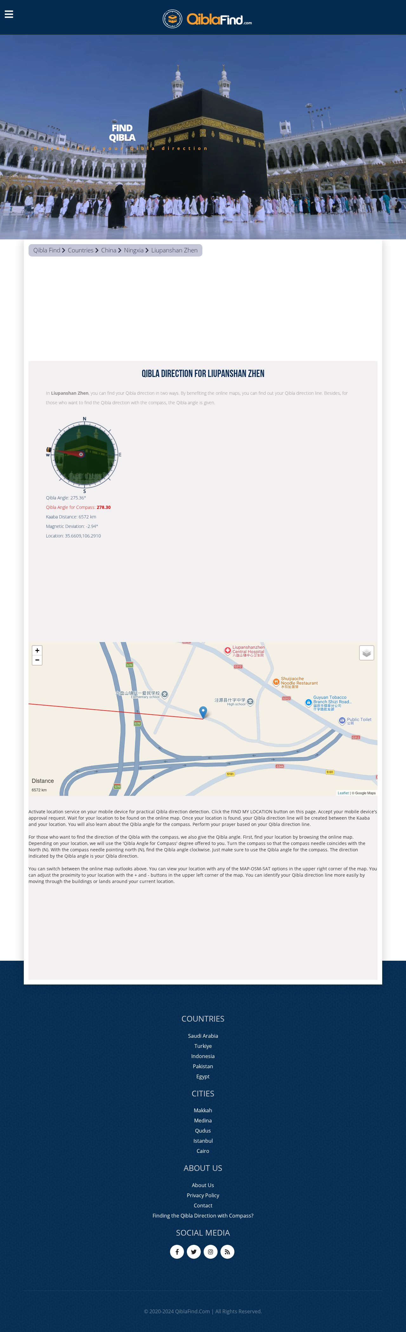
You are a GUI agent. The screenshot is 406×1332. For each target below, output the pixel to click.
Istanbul (203, 1140)
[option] (203, 137)
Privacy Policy (203, 1195)
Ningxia (134, 250)
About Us (203, 1185)
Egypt (203, 1076)
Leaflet (343, 792)
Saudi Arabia (203, 1035)
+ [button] (37, 650)
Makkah (203, 1110)
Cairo (203, 1150)
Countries (81, 250)
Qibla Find (46, 250)
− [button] (37, 660)
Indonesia (203, 1056)
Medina (203, 1120)
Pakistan (203, 1066)
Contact (203, 1205)
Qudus (203, 1130)
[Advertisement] (203, 310)
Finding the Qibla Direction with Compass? (203, 1215)
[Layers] (367, 653)
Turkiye (203, 1046)
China (108, 250)
